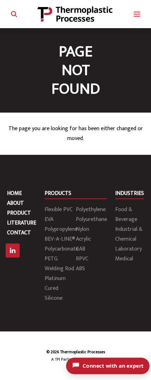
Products (58, 193)
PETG (51, 259)
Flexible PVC (59, 209)
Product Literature (21, 218)
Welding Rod (59, 268)
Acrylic (83, 239)
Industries (129, 193)
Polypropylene (61, 229)
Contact (19, 233)
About (15, 203)
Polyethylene (91, 209)
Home (14, 193)
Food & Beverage (126, 214)
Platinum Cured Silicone (55, 288)
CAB (80, 249)
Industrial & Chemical (129, 234)
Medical (124, 259)
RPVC (82, 259)
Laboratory (128, 249)
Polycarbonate (62, 249)
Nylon (82, 229)
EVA (49, 219)
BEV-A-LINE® (60, 239)
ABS (80, 268)
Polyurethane (91, 219)
